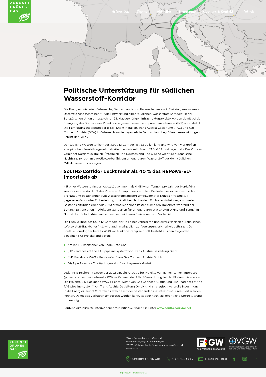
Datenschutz (140, 372)
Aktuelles (164, 11)
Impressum (125, 372)
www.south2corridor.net (174, 308)
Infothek (247, 11)
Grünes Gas (120, 11)
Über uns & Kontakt (218, 11)
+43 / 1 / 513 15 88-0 (182, 359)
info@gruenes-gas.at (216, 359)
